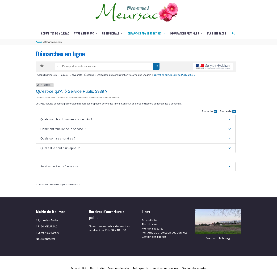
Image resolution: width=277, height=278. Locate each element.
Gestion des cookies (154, 237)
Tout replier (208, 111)
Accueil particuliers (47, 75)
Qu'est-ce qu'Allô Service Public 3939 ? (174, 75)
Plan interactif (216, 33)
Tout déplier (226, 111)
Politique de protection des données (164, 232)
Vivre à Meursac (84, 33)
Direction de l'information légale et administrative (59, 185)
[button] (234, 33)
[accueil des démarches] (42, 65)
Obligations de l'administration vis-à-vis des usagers (124, 75)
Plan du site (149, 224)
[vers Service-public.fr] (213, 66)
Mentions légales (152, 228)
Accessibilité (149, 220)
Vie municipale (110, 33)
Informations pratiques (184, 33)
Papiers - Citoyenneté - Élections (77, 75)
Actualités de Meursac (55, 33)
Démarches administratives (145, 33)
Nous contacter (45, 239)
